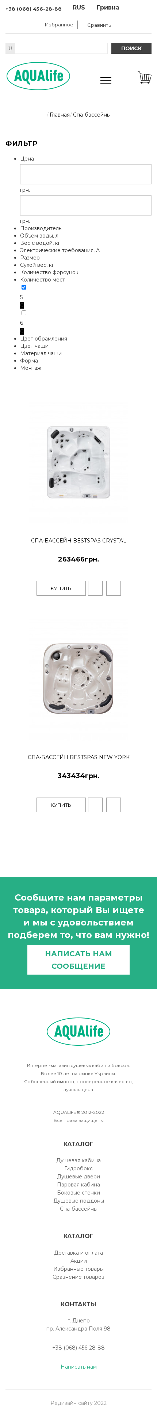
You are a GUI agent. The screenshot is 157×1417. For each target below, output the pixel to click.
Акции (78, 1261)
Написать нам (79, 1366)
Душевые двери (78, 1176)
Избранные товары (78, 1269)
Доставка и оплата (78, 1252)
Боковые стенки (78, 1192)
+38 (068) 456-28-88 (33, 9)
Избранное (59, 24)
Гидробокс (78, 1168)
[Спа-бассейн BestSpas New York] (144, 738)
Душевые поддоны (78, 1200)
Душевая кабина (78, 1160)
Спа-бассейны (78, 1209)
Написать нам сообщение (78, 960)
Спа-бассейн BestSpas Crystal (78, 540)
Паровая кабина (78, 1184)
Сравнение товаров (78, 1277)
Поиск (131, 48)
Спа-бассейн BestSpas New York (79, 757)
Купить (61, 588)
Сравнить (99, 25)
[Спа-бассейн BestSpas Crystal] (144, 522)
